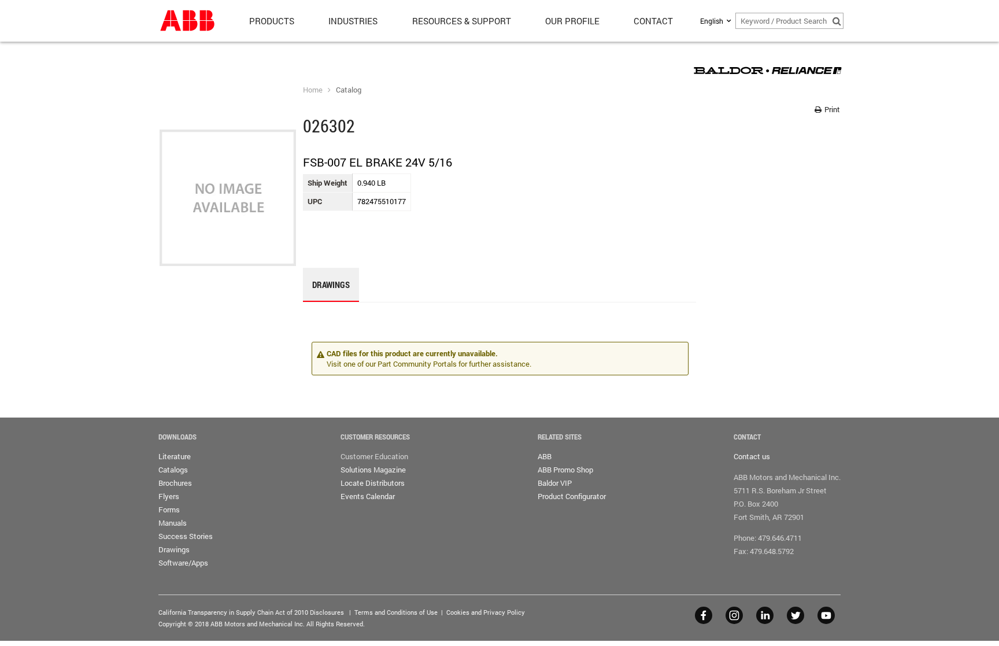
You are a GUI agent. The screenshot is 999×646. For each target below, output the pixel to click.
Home (313, 89)
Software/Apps (183, 563)
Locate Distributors (373, 483)
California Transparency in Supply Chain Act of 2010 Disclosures (251, 612)
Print (831, 109)
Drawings (174, 549)
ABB (545, 456)
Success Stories (185, 536)
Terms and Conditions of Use (396, 612)
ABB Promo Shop (565, 469)
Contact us (752, 456)
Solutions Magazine (373, 469)
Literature (174, 456)
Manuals (172, 523)
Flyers (168, 496)
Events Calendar (368, 496)
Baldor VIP (555, 483)
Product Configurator (572, 496)
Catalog (348, 89)
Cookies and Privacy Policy (485, 612)
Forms (169, 509)
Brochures (175, 483)
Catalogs (173, 469)
